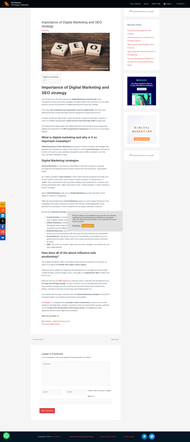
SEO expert (63, 281)
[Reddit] (2, 210)
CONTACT (181, 4)
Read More (76, 226)
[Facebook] (2, 226)
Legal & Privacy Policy (108, 436)
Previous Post (37, 339)
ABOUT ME (156, 4)
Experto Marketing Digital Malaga (81, 436)
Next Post (116, 339)
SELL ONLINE (135, 4)
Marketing (45, 30)
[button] (6, 435)
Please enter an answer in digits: (99, 390)
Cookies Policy (129, 436)
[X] (2, 221)
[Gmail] (2, 232)
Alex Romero (16, 3)
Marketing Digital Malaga (50, 324)
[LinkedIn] (2, 215)
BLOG (146, 4)
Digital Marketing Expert (61, 321)
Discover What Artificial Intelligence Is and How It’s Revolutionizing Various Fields (140, 62)
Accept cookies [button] (88, 225)
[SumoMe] (2, 237)
